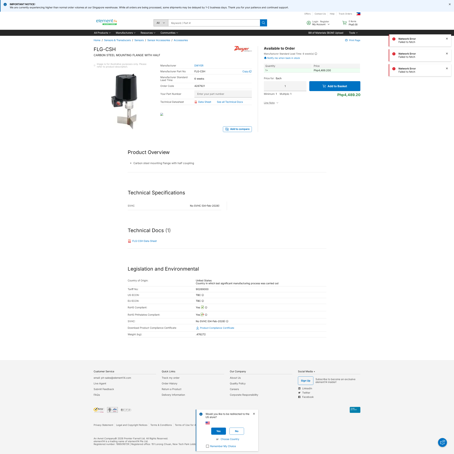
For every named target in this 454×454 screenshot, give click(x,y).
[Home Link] (107, 23)
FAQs (97, 394)
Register (324, 21)
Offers (307, 13)
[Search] (263, 22)
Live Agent (100, 383)
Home (97, 40)
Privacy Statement (103, 425)
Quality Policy (238, 383)
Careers (234, 389)
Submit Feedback (104, 389)
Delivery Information (173, 394)
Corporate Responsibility (244, 394)
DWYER (198, 65)
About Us (235, 377)
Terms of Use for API (186, 425)
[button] (102, 33)
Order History (169, 383)
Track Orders (345, 13)
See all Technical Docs (230, 101)
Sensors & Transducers (117, 40)
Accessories (181, 40)
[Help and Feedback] (442, 442)
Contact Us (320, 13)
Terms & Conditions (161, 425)
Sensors (139, 40)
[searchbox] (214, 22)
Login (315, 21)
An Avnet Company (104, 438)
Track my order (170, 377)
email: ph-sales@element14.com (112, 377)
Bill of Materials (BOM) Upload (325, 32)
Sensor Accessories (158, 40)
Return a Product (171, 389)
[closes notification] (449, 4)
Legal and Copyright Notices (131, 425)
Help (332, 13)
